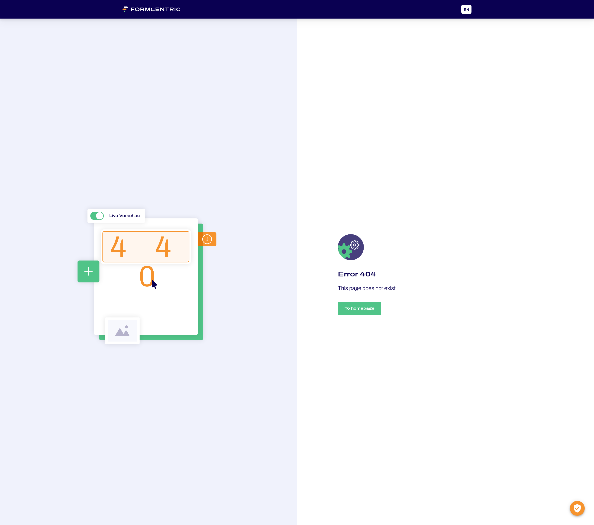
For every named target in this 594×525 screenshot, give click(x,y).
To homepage (359, 308)
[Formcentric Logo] (157, 9)
